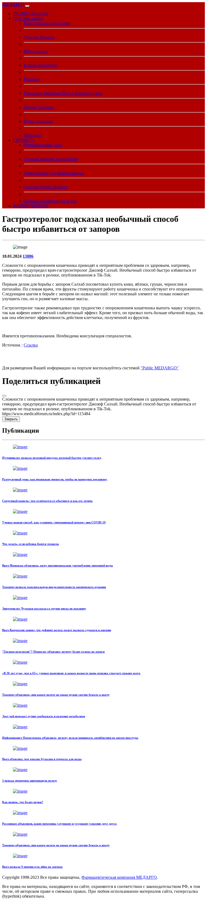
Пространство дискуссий (47, 23)
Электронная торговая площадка (54, 173)
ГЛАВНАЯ (30, 13)
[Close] (4, 396)
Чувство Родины (39, 37)
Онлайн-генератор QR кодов (50, 201)
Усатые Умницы (38, 107)
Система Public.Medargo (46, 187)
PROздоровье (36, 51)
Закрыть (11, 419)
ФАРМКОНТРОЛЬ (31, 206)
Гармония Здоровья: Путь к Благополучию (63, 93)
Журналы (32, 135)
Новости (32, 79)
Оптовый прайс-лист (43, 145)
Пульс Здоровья (38, 121)
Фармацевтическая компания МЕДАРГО (119, 877)
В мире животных (40, 65)
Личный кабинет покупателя (50, 159)
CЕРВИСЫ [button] (23, 140)
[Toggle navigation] (27, 6)
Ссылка (31, 345)
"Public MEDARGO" (160, 368)
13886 (28, 256)
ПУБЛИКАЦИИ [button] (28, 18)
